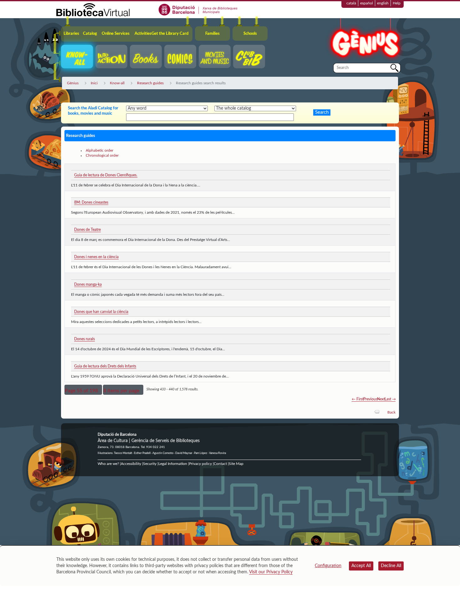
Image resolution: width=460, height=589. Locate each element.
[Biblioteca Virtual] (93, 9)
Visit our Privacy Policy (271, 572)
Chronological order (102, 155)
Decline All (391, 566)
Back (391, 412)
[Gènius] (364, 40)
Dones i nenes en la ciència (96, 257)
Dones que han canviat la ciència (101, 312)
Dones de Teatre (87, 230)
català (351, 3)
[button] (83, 390)
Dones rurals (84, 339)
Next (381, 399)
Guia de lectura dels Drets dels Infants (105, 366)
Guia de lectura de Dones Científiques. (105, 175)
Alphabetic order (99, 150)
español (366, 3)
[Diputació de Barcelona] (198, 9)
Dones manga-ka (88, 284)
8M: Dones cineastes (91, 202)
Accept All (361, 566)
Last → (390, 399)
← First (358, 399)
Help (397, 3)
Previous (370, 399)
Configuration (328, 566)
